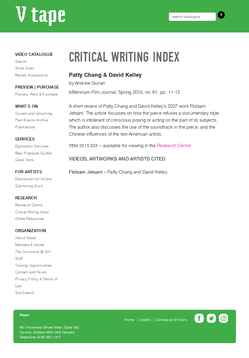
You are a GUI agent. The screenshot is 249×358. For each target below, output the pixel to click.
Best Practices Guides (33, 153)
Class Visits (24, 160)
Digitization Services (32, 146)
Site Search (24, 293)
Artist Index (24, 68)
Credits (145, 320)
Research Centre (174, 145)
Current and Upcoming (34, 113)
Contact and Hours (30, 272)
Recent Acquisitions (31, 75)
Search (21, 61)
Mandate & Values (30, 245)
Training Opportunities (33, 265)
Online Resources (29, 219)
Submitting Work (29, 186)
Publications (25, 127)
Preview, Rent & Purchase (36, 94)
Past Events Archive (32, 120)
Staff (19, 258)
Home (129, 320)
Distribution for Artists (33, 179)
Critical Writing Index (32, 212)
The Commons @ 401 (33, 252)
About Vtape (25, 238)
